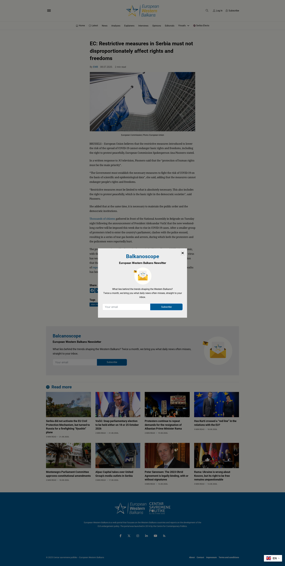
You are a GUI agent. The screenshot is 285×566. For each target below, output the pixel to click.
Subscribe (166, 307)
